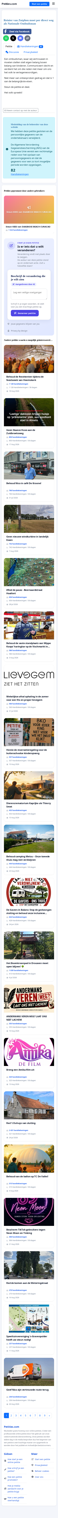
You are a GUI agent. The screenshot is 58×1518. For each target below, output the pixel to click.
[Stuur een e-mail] (20, 38)
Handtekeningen (31, 46)
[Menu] (53, 4)
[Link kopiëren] (27, 38)
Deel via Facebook (19, 31)
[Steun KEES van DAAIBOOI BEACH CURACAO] (29, 214)
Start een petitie (39, 4)
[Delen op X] (13, 38)
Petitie (8, 46)
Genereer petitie (27, 313)
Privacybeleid (31, 52)
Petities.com (9, 3)
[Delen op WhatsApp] (6, 38)
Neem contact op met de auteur (22, 110)
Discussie (13, 52)
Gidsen (8, 1454)
